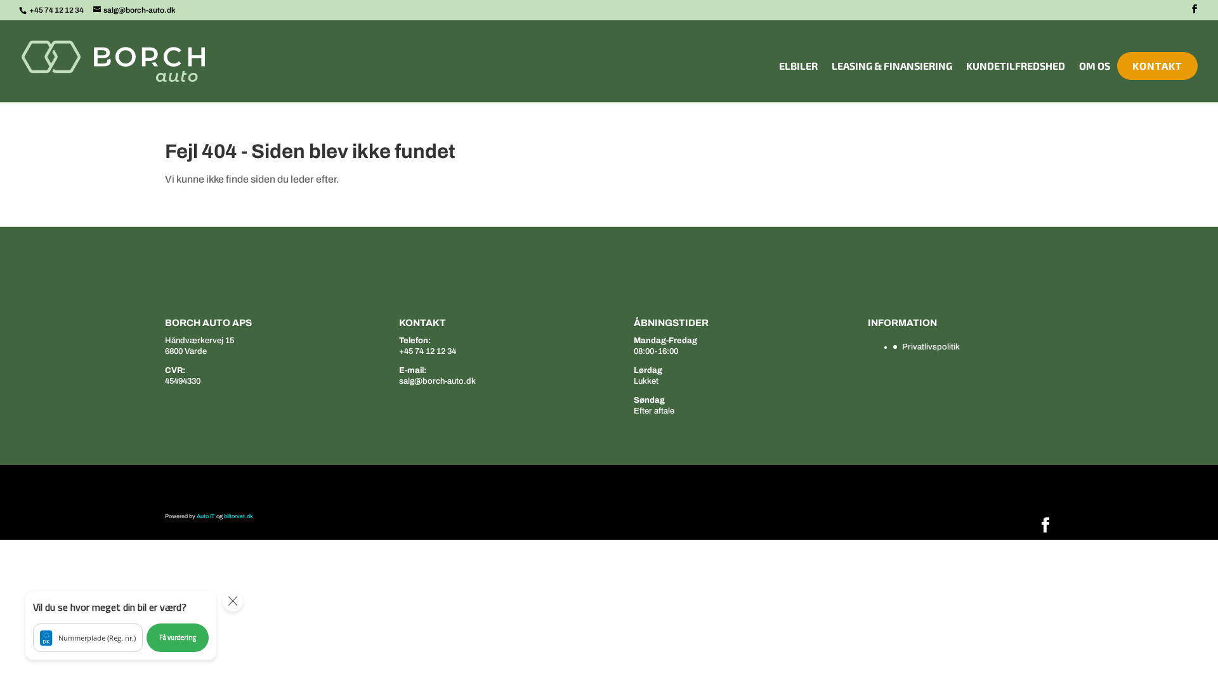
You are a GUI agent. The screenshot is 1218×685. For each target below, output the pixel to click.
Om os (1094, 67)
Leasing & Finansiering (892, 67)
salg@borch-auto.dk (437, 381)
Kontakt (1157, 66)
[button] (120, 625)
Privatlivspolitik (931, 346)
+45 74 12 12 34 (57, 10)
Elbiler (798, 67)
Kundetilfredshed (1015, 67)
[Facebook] (1194, 9)
